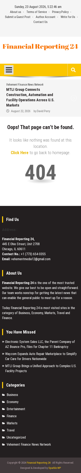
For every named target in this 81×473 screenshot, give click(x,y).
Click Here (19, 152)
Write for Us (68, 17)
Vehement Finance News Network (24, 84)
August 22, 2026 (21, 111)
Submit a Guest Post (18, 17)
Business (12, 395)
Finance (12, 416)
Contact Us (40, 22)
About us (15, 12)
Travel (11, 430)
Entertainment (16, 409)
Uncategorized (16, 437)
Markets (12, 423)
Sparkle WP (54, 467)
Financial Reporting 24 (38, 462)
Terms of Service (36, 12)
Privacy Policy (60, 12)
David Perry (43, 111)
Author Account (45, 17)
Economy (12, 402)
